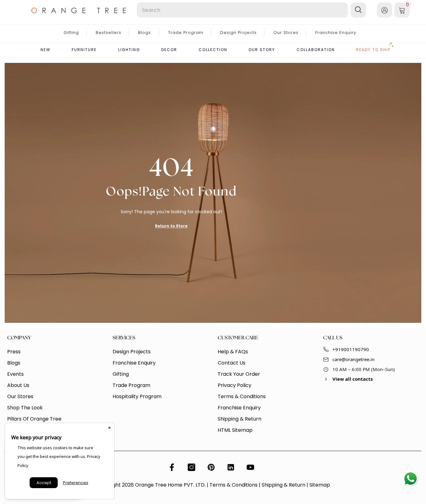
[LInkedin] (230, 467)
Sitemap (319, 484)
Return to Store (171, 225)
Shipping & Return (283, 484)
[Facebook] (171, 467)
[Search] (200, 9)
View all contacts (352, 379)
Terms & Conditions (234, 484)
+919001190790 (350, 349)
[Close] (109, 428)
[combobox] (242, 9)
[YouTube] (250, 467)
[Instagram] (191, 467)
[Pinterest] (211, 467)
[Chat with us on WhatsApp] (410, 479)
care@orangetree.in (353, 359)
